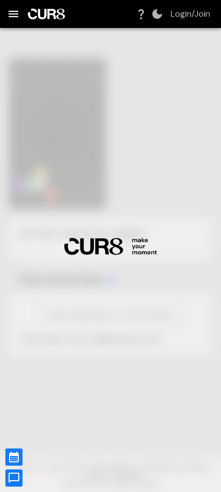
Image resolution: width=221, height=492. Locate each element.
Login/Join (190, 14)
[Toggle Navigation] (13, 14)
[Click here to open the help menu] (141, 14)
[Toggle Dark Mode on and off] (157, 14)
